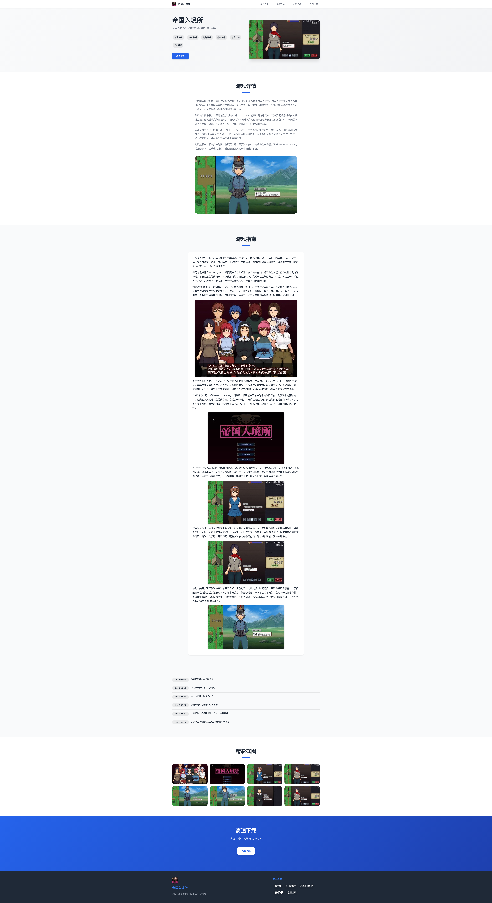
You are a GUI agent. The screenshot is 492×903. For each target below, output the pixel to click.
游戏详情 (264, 4)
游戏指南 (281, 4)
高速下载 (314, 4)
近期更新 (297, 4)
